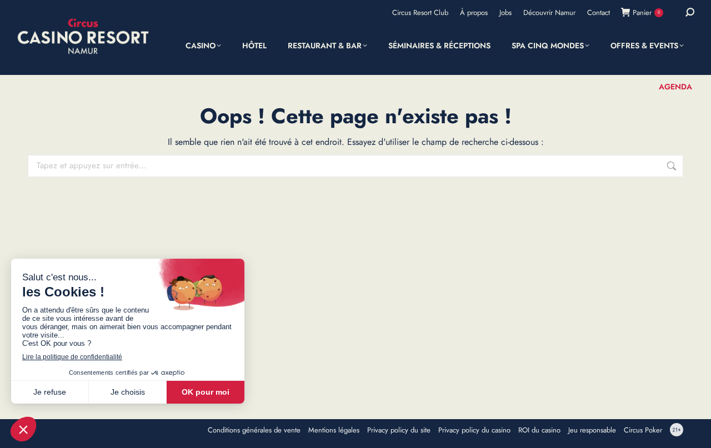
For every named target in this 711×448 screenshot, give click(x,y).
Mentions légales (333, 430)
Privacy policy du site (398, 430)
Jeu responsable (592, 430)
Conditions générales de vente (254, 430)
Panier (646, 12)
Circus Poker (643, 430)
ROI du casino (539, 430)
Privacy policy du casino (474, 430)
